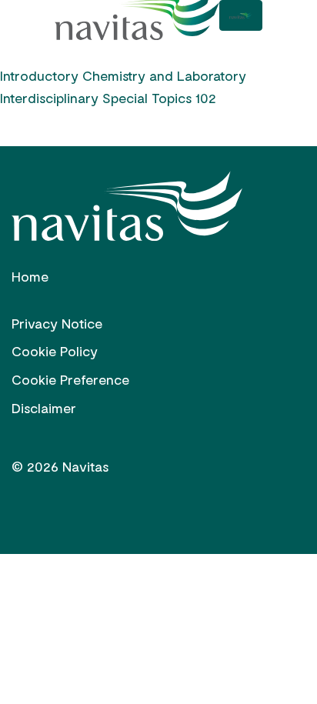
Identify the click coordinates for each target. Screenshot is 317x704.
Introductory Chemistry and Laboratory (123, 75)
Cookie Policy (55, 350)
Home (30, 276)
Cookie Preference (70, 379)
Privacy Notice (57, 323)
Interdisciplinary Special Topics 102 (108, 97)
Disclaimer (44, 407)
